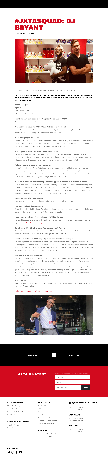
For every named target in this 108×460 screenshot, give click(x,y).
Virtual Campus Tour (45, 415)
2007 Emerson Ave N (76, 407)
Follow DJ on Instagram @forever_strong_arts (33, 291)
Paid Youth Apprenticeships (17, 415)
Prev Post (33, 355)
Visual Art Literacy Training (16, 406)
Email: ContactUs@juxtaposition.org (50, 437)
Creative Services (13, 425)
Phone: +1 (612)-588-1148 (47, 434)
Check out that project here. (37, 223)
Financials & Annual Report (47, 421)
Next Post (75, 355)
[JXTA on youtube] (20, 452)
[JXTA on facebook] (16, 452)
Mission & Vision (44, 406)
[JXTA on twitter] (8, 452)
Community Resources (46, 424)
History (40, 409)
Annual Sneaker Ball (45, 418)
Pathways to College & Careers (18, 412)
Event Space (11, 428)
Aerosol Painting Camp (15, 409)
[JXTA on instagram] (12, 452)
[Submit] (85, 387)
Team (40, 412)
